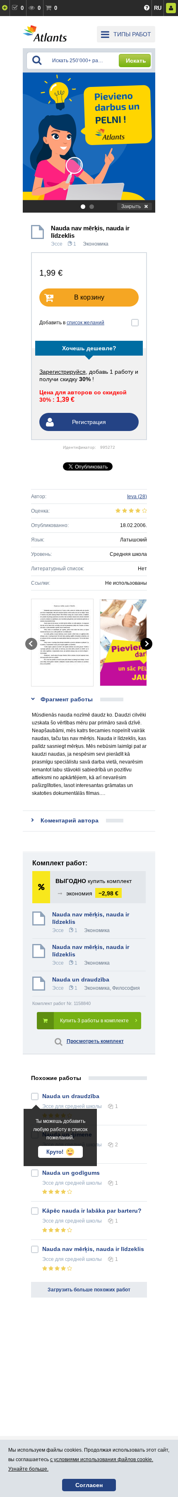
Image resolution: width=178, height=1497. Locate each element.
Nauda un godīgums (71, 1172)
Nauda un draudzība (80, 979)
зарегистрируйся (62, 371)
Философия (126, 988)
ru (157, 8)
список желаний (85, 323)
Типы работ (132, 34)
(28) (137, 496)
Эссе (57, 244)
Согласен (89, 1485)
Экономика (95, 244)
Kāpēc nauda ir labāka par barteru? (92, 1210)
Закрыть (131, 206)
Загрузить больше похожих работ (89, 1290)
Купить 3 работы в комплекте (94, 1021)
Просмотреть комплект (95, 1041)
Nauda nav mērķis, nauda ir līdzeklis (90, 951)
